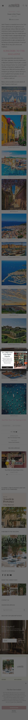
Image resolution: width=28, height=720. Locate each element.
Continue (7, 367)
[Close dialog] (26, 352)
